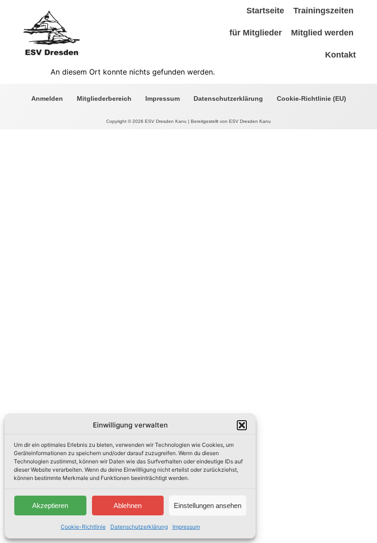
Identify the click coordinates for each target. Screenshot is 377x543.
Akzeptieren (50, 505)
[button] (241, 425)
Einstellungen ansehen (207, 505)
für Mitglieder (255, 32)
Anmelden (47, 98)
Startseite (265, 10)
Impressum (186, 526)
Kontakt (340, 54)
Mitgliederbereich (104, 98)
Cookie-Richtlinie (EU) (311, 98)
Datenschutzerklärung (139, 526)
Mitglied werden (322, 32)
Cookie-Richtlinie (83, 526)
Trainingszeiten (323, 10)
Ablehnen (128, 505)
